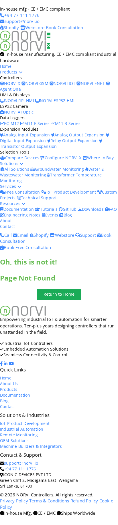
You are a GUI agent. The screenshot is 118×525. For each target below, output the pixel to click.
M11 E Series (37, 123)
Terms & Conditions (49, 501)
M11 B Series (67, 123)
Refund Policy (84, 501)
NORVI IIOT (65, 83)
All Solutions (17, 169)
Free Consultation (23, 192)
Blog (68, 215)
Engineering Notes (23, 215)
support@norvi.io (21, 463)
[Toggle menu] (48, 35)
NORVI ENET (93, 83)
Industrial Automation (21, 429)
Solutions (9, 163)
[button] (59, 294)
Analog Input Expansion (27, 135)
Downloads (93, 209)
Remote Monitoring (19, 435)
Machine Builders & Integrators (31, 446)
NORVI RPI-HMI (20, 100)
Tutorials (49, 209)
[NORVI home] (23, 45)
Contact (7, 226)
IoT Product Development (71, 192)
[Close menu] (48, 46)
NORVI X (12, 83)
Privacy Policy (14, 501)
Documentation (19, 209)
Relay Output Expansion (74, 140)
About (6, 220)
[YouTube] (12, 363)
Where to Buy (100, 157)
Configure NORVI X (63, 157)
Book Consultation (64, 27)
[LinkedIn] (6, 363)
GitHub (70, 209)
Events (52, 215)
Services (8, 186)
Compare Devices (22, 157)
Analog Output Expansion (80, 135)
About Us (9, 383)
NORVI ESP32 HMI (57, 100)
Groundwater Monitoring (60, 169)
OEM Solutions (14, 440)
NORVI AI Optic (19, 112)
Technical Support (39, 197)
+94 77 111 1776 (20, 469)
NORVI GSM (37, 83)
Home (5, 66)
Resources (10, 203)
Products (9, 72)
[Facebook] (2, 363)
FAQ (113, 209)
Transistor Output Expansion (28, 146)
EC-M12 (12, 123)
